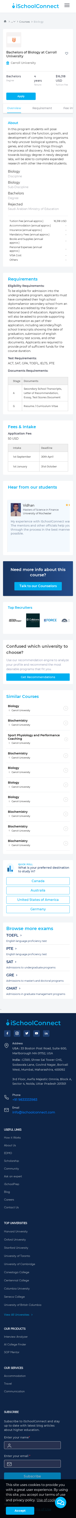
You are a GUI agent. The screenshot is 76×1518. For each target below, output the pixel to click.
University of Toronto (17, 1256)
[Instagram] (17, 1033)
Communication (14, 1391)
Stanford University (16, 1247)
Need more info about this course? (38, 572)
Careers (9, 1199)
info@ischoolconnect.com (33, 1112)
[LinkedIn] (46, 1033)
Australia (38, 890)
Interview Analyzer (16, 1336)
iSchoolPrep (11, 1184)
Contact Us (11, 1207)
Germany (38, 909)
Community (11, 1168)
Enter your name (17, 1437)
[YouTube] (36, 1033)
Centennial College (16, 1280)
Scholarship (11, 1161)
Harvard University (16, 1231)
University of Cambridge (19, 1264)
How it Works (12, 1137)
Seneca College (14, 1296)
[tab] (14, 108)
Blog (7, 1192)
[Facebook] (7, 1033)
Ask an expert (13, 1176)
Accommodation (15, 1376)
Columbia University (17, 1288)
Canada (38, 881)
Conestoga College (16, 1272)
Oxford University (15, 1239)
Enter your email (17, 1456)
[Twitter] (27, 1033)
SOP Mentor (11, 1352)
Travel (8, 1383)
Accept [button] (20, 1510)
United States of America (38, 900)
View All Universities (17, 1314)
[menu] (67, 5)
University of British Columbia (22, 1305)
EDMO (8, 1153)
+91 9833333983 (24, 1100)
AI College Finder (15, 1344)
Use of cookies (48, 1500)
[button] (60, 1502)
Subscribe (32, 1476)
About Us (10, 1145)
